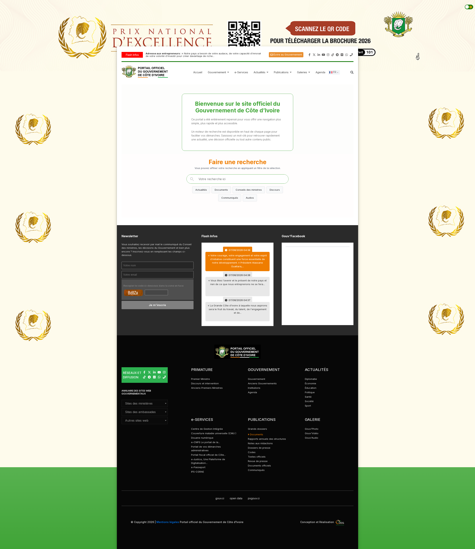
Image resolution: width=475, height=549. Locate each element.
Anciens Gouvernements (262, 383)
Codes (251, 452)
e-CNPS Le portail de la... (205, 442)
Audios (250, 197)
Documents (221, 189)
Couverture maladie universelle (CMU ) (213, 433)
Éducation (310, 387)
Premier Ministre (200, 378)
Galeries (304, 72)
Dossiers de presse (259, 447)
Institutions (254, 387)
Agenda (320, 72)
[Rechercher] (192, 179)
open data (236, 498)
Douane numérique (202, 437)
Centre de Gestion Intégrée (207, 428)
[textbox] (145, 403)
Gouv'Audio (311, 437)
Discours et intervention (205, 383)
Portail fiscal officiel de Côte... (208, 454)
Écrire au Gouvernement (287, 54)
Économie (310, 383)
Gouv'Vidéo (311, 433)
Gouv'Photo (311, 428)
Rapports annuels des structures (267, 438)
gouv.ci (219, 498)
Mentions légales (167, 522)
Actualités (261, 72)
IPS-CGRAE (197, 471)
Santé (308, 396)
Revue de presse (258, 461)
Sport (308, 405)
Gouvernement (256, 378)
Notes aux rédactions (260, 443)
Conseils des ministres (249, 189)
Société (309, 401)
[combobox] (145, 403)
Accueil (197, 72)
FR (334, 72)
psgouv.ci (254, 498)
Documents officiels (259, 465)
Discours (275, 189)
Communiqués (229, 197)
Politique (310, 392)
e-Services (241, 72)
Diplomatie (311, 378)
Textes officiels (257, 456)
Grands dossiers (257, 428)
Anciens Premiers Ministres (207, 387)
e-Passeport (198, 467)
